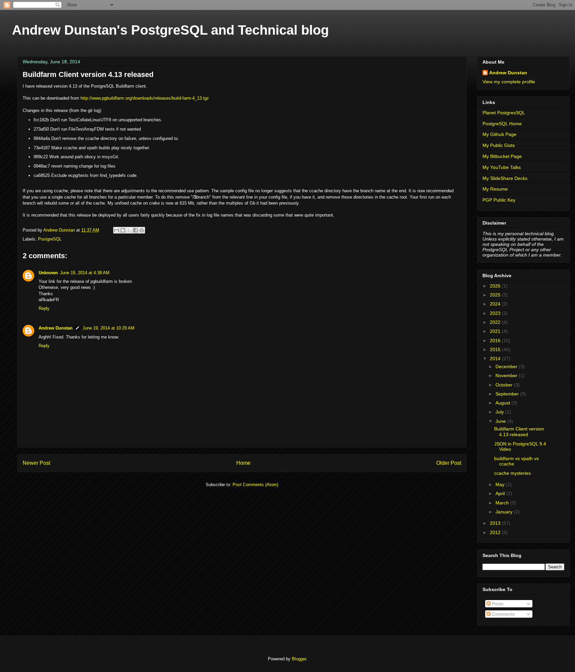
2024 (496, 304)
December (507, 366)
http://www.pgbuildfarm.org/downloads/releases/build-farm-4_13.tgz (145, 98)
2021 (496, 331)
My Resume (495, 189)
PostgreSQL (50, 239)
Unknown (48, 272)
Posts (496, 603)
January (504, 511)
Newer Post (36, 463)
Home (243, 463)
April (500, 493)
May (500, 484)
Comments (502, 614)
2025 (496, 295)
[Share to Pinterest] (141, 230)
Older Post (448, 463)
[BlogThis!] (122, 230)
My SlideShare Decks (504, 178)
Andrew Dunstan (56, 328)
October (504, 384)
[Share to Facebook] (135, 230)
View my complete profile (508, 81)
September (507, 393)
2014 (496, 358)
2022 (496, 322)
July (500, 411)
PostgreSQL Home (502, 123)
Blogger (299, 658)
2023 (496, 313)
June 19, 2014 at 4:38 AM (84, 272)
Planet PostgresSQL (503, 112)
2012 (496, 532)
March (502, 502)
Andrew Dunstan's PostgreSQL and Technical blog (170, 30)
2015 (496, 349)
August (503, 402)
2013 (496, 523)
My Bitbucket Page (502, 156)
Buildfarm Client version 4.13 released (519, 431)
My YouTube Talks (501, 167)
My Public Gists (498, 145)
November (507, 375)
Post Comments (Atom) (255, 484)
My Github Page (499, 134)
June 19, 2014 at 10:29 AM (108, 328)
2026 (496, 286)
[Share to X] (129, 230)
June (501, 421)
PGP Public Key (498, 200)
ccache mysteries (512, 473)
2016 (496, 340)
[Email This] (116, 230)
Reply (44, 308)
